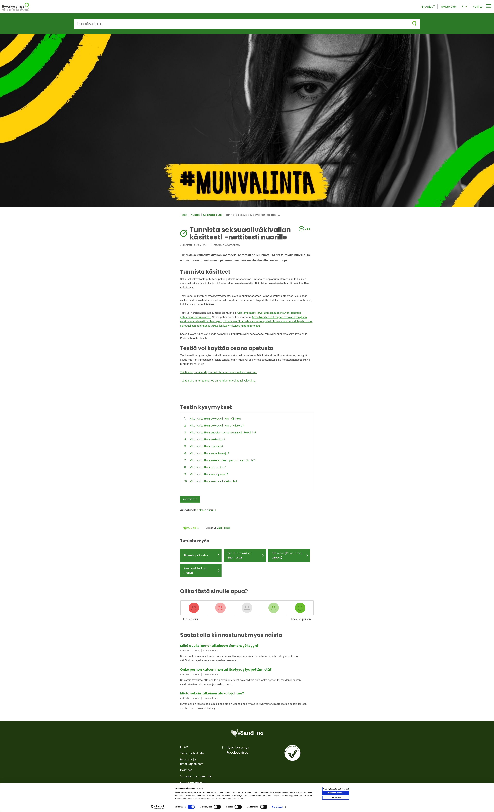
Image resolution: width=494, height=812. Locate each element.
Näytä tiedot (277, 807)
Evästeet (186, 770)
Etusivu (184, 747)
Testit (184, 215)
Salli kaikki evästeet (335, 793)
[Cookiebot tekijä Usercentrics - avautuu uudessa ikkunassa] (157, 807)
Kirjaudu (426, 7)
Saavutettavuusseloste (195, 776)
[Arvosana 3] (247, 607)
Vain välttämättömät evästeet (336, 789)
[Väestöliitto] (247, 733)
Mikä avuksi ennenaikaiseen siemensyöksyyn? (219, 645)
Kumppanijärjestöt (193, 783)
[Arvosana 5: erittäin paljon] (300, 607)
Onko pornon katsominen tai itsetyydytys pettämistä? (226, 669)
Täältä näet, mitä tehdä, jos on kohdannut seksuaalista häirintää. (218, 372)
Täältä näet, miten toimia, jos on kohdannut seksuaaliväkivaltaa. (218, 380)
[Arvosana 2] (220, 607)
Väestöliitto (223, 527)
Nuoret (196, 215)
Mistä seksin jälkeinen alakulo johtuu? (212, 693)
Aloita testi (190, 499)
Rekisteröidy (448, 7)
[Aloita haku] (414, 24)
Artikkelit (184, 650)
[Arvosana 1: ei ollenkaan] (193, 607)
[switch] (217, 807)
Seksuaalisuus (213, 215)
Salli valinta (336, 798)
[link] (247, 653)
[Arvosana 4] (273, 607)
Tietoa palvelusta (192, 753)
